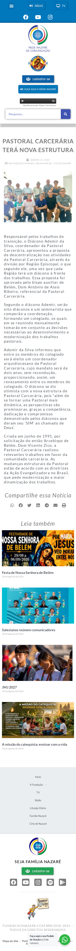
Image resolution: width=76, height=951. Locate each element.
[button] (11, 6)
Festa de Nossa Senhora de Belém (28, 572)
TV (38, 792)
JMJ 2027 (9, 687)
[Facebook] (13, 882)
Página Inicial (44, 163)
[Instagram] (38, 882)
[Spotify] (50, 882)
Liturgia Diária (38, 808)
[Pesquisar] (66, 114)
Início (38, 776)
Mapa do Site (10, 941)
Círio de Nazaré (38, 823)
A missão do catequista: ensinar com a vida (34, 744)
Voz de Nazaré (62, 163)
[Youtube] (25, 882)
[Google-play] (62, 882)
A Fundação (36, 784)
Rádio (38, 800)
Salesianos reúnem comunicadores (28, 630)
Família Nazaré (38, 815)
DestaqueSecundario (21, 163)
